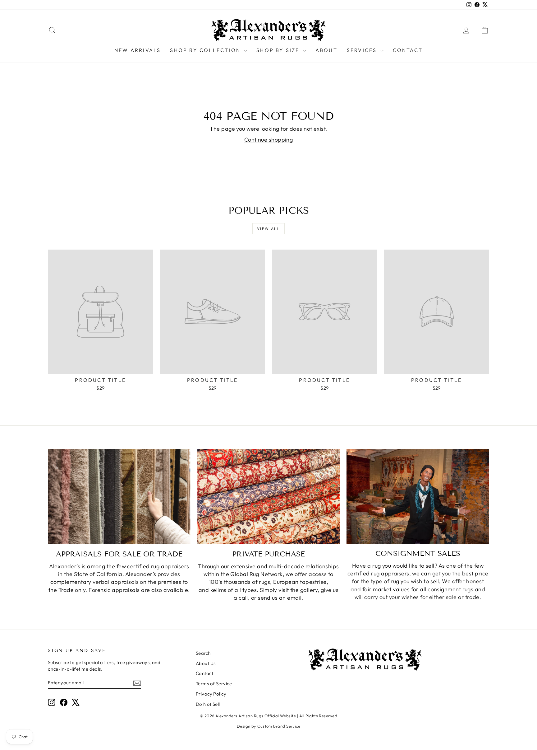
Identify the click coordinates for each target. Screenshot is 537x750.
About (326, 50)
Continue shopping (268, 139)
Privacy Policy (211, 694)
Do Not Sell (208, 704)
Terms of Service (214, 684)
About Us (206, 663)
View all (268, 228)
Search (203, 653)
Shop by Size (278, 50)
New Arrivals (137, 50)
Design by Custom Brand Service (269, 726)
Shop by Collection (206, 50)
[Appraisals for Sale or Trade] (119, 496)
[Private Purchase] (268, 496)
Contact (408, 50)
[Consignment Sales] (418, 496)
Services (363, 50)
